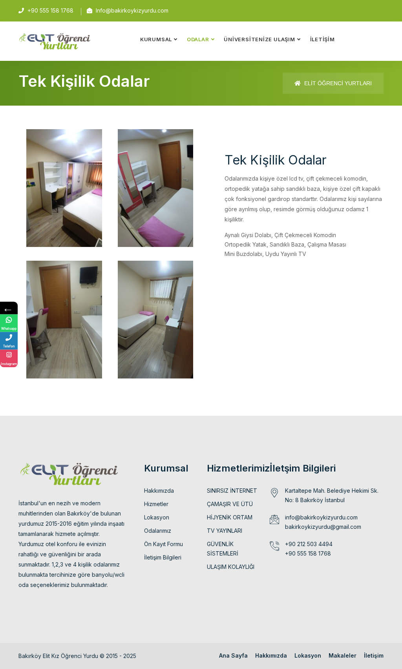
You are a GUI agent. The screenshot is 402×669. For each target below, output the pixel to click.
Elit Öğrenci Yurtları (337, 83)
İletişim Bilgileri (162, 557)
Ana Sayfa (233, 655)
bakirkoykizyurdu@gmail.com (323, 526)
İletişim (322, 39)
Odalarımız (157, 530)
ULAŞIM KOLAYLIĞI (230, 566)
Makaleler (342, 655)
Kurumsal (156, 39)
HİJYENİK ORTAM (229, 517)
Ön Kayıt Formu (163, 544)
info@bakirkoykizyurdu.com (321, 517)
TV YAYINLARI (224, 530)
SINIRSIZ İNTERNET (232, 490)
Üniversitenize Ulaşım (259, 39)
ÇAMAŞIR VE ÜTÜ (230, 504)
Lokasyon (156, 517)
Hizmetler (156, 504)
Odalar (198, 39)
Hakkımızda (159, 490)
